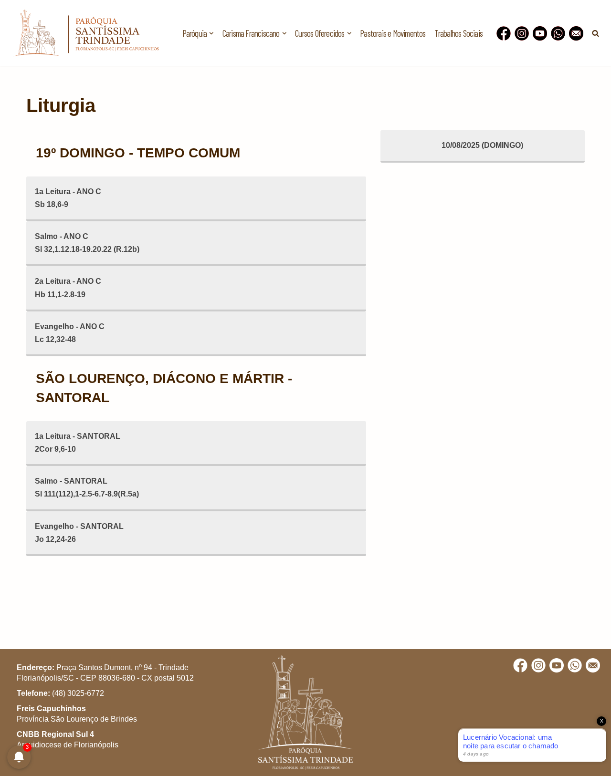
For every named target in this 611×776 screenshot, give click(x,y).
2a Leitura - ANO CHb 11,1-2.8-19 (68, 287)
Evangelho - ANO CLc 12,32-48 (70, 332)
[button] (211, 33)
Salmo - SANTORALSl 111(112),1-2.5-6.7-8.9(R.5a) (87, 487)
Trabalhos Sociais (458, 33)
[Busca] (595, 33)
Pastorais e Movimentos (392, 33)
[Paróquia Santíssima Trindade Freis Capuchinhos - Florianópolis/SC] (86, 33)
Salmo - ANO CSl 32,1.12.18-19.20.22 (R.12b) (87, 242)
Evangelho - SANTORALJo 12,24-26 (79, 532)
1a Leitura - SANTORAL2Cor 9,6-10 (77, 442)
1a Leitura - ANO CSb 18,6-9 (68, 197)
